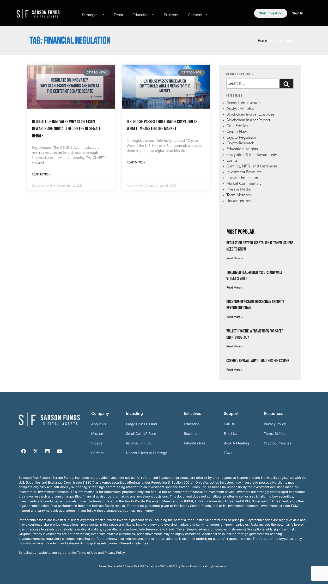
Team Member (238, 195)
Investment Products (243, 172)
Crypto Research (240, 143)
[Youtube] (59, 451)
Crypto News (237, 132)
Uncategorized (239, 201)
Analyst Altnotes (240, 109)
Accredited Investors (243, 103)
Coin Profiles (237, 126)
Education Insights (242, 149)
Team (118, 14)
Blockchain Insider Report (248, 120)
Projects (171, 14)
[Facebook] (23, 451)
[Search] (286, 83)
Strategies (90, 14)
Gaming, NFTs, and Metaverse (251, 166)
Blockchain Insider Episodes (250, 115)
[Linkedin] (47, 451)
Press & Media (238, 189)
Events (231, 161)
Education (141, 14)
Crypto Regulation (241, 138)
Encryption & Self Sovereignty (251, 155)
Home (262, 41)
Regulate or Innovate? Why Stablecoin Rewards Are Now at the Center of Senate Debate (66, 129)
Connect (195, 14)
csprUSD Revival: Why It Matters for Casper (257, 360)
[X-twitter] (35, 451)
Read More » (41, 174)
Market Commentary (243, 184)
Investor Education (242, 178)
